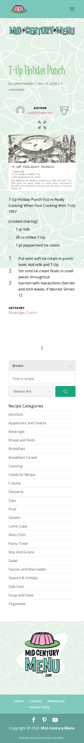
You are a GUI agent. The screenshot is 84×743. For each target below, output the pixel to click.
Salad (13, 560)
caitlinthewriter (23, 83)
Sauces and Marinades (27, 569)
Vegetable (17, 603)
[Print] (64, 109)
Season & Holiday (23, 577)
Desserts (16, 491)
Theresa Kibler (55, 737)
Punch (31, 312)
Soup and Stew (21, 595)
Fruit (12, 509)
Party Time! (18, 543)
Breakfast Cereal (23, 457)
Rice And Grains (21, 552)
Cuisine (15, 483)
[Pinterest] (44, 720)
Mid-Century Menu (58, 728)
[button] (42, 124)
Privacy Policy (39, 707)
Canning (16, 466)
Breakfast (17, 448)
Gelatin (14, 517)
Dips (12, 500)
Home (18, 701)
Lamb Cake (18, 526)
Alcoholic (16, 414)
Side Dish (16, 586)
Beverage (17, 312)
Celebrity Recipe (22, 474)
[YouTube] (55, 720)
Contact (35, 701)
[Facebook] (33, 720)
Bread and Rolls (22, 440)
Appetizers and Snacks (27, 423)
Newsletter (56, 701)
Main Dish (17, 534)
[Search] (65, 391)
